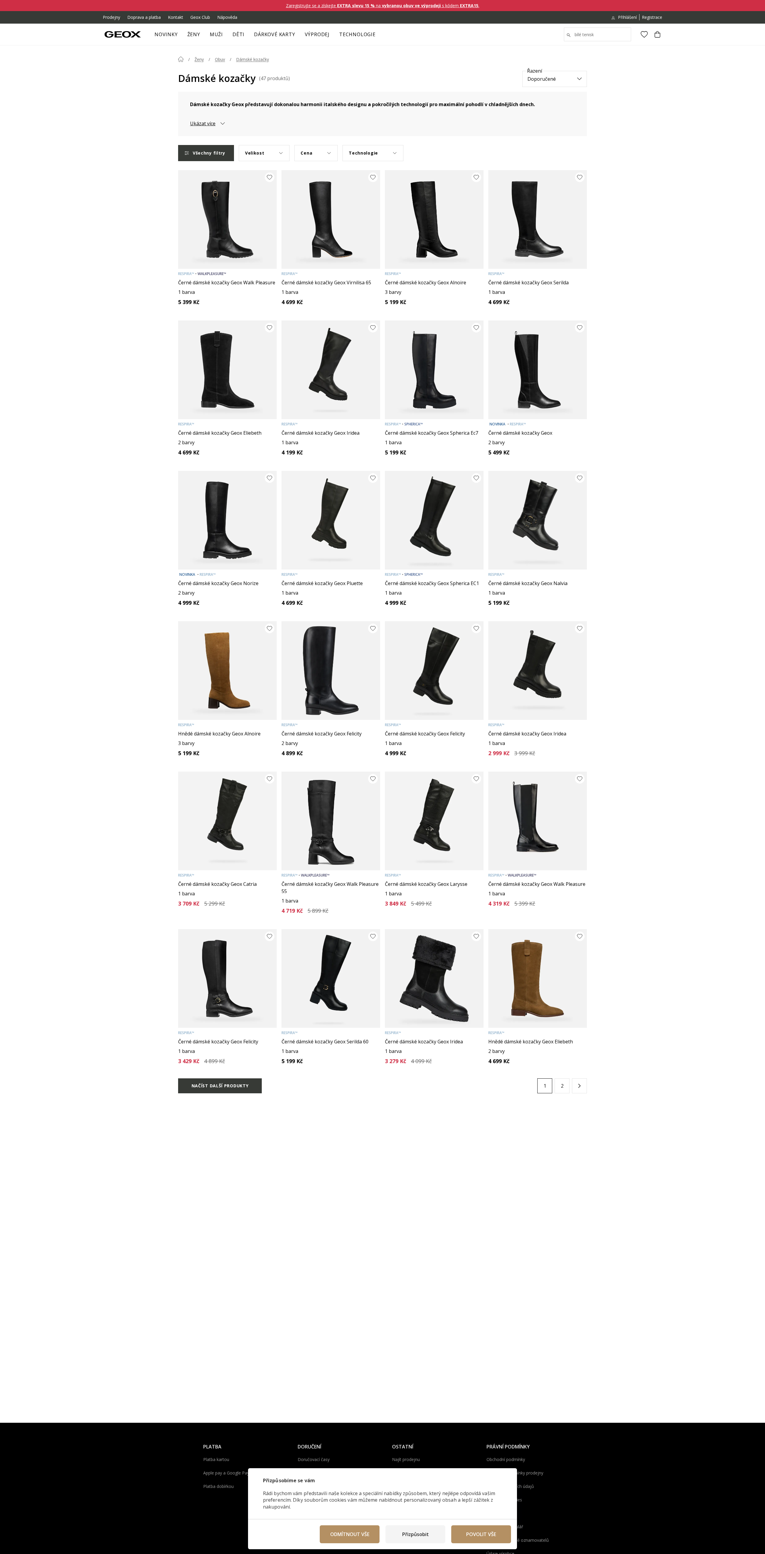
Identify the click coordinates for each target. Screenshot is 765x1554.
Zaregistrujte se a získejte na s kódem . (382, 5)
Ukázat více (202, 123)
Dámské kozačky (252, 59)
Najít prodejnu (406, 1459)
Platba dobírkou (218, 1486)
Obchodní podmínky (505, 1459)
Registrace (652, 17)
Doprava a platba (144, 17)
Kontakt (175, 17)
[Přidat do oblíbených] (269, 177)
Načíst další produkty (220, 1086)
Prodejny (111, 17)
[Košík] (657, 34)
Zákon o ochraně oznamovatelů (517, 1540)
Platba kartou (216, 1459)
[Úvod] (180, 59)
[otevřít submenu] (203, 36)
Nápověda (227, 17)
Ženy (193, 34)
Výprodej (317, 34)
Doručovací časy (314, 1459)
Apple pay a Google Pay (226, 1473)
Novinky (166, 34)
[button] (579, 1085)
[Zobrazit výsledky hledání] (568, 35)
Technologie (357, 34)
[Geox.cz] (123, 34)
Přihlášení (627, 17)
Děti (238, 34)
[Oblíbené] (644, 34)
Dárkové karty (274, 34)
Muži (216, 34)
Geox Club (200, 17)
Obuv (220, 59)
